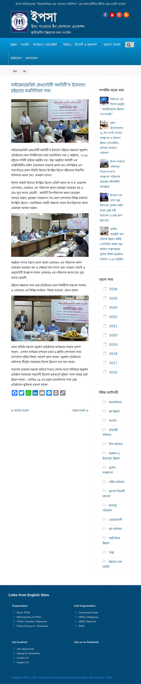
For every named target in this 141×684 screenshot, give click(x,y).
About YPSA (23, 612)
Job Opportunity (25, 648)
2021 (113, 326)
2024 (113, 308)
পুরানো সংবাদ (112, 44)
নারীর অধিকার (116, 482)
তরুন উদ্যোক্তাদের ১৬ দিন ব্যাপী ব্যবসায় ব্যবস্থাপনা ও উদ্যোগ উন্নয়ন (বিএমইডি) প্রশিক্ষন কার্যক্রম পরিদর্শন (111, 138)
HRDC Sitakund (87, 621)
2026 (113, 289)
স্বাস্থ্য (111, 552)
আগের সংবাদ (21, 411)
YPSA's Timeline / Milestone (32, 621)
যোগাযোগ (31, 58)
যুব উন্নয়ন (114, 411)
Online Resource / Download (32, 626)
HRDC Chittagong (88, 617)
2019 (113, 344)
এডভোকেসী (115, 520)
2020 (113, 335)
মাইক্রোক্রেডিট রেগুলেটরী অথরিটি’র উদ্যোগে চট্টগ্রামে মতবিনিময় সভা (48, 88)
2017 (113, 363)
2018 (113, 354)
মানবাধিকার (115, 402)
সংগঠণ (25, 44)
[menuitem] (14, 45)
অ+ (15, 71)
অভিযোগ (15, 58)
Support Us (23, 662)
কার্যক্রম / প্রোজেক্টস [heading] (45, 44)
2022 (113, 317)
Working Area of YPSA (29, 617)
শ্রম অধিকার (115, 529)
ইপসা (43, 17)
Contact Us (23, 657)
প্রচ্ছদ (13, 44)
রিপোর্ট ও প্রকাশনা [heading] (86, 44)
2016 (113, 372)
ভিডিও (67, 44)
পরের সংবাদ (79, 411)
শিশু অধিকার (116, 444)
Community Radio (88, 612)
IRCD (81, 626)
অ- (24, 71)
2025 (113, 298)
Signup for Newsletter (28, 653)
